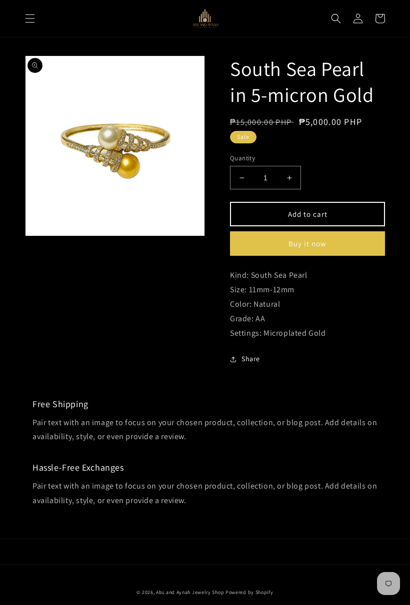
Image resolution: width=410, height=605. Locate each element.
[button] (30, 18)
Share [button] (251, 358)
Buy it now (307, 243)
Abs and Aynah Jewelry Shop (190, 592)
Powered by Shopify (250, 592)
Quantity (242, 158)
